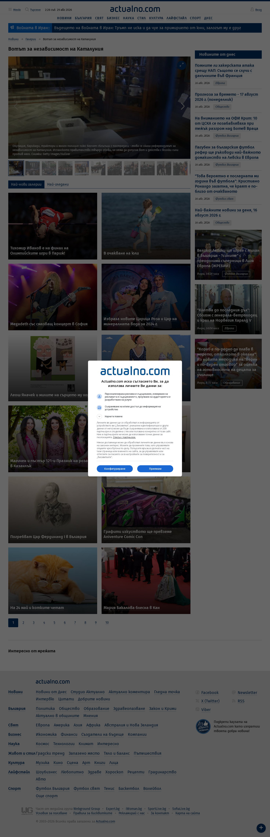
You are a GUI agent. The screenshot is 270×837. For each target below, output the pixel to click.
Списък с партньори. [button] (124, 437)
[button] (135, 416)
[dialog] (135, 418)
